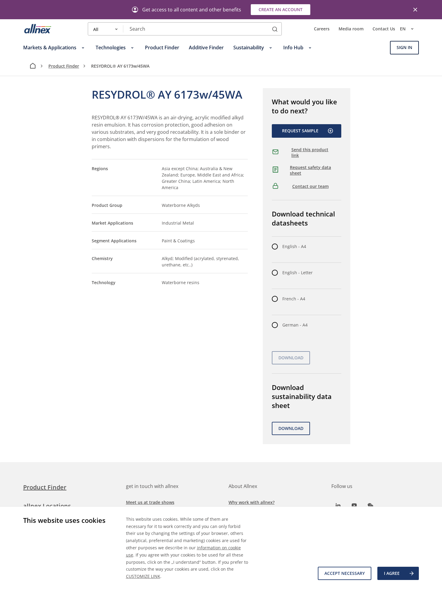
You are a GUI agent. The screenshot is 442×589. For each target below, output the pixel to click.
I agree (392, 573)
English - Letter (297, 272)
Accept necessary (344, 573)
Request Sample (300, 130)
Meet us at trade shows (150, 502)
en (403, 29)
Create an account (280, 9)
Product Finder (63, 66)
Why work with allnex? (252, 502)
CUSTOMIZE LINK (143, 576)
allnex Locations (47, 506)
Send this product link (309, 152)
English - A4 (294, 246)
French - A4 (293, 299)
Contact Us (384, 29)
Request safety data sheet (310, 170)
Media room (351, 29)
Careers (322, 29)
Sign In (404, 48)
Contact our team (310, 186)
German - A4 (295, 325)
